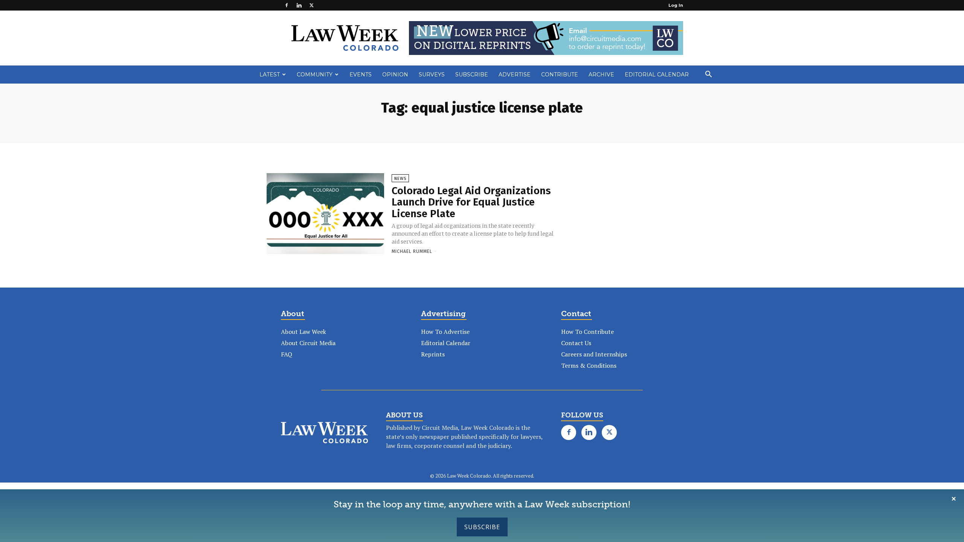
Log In (675, 5)
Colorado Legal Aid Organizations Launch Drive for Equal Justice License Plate (471, 202)
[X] (311, 5)
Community (315, 74)
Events (360, 74)
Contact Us (576, 343)
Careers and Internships (594, 354)
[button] (708, 75)
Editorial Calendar (657, 74)
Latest (269, 74)
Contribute (559, 74)
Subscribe (482, 527)
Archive (601, 74)
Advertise (515, 74)
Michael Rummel (412, 251)
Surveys (432, 74)
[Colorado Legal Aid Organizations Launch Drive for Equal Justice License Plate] (325, 214)
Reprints (433, 354)
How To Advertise (445, 331)
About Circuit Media (308, 343)
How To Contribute (587, 331)
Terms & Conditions (588, 365)
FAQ (286, 354)
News (400, 178)
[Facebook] (286, 5)
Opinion (395, 74)
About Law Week (303, 331)
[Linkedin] (299, 5)
